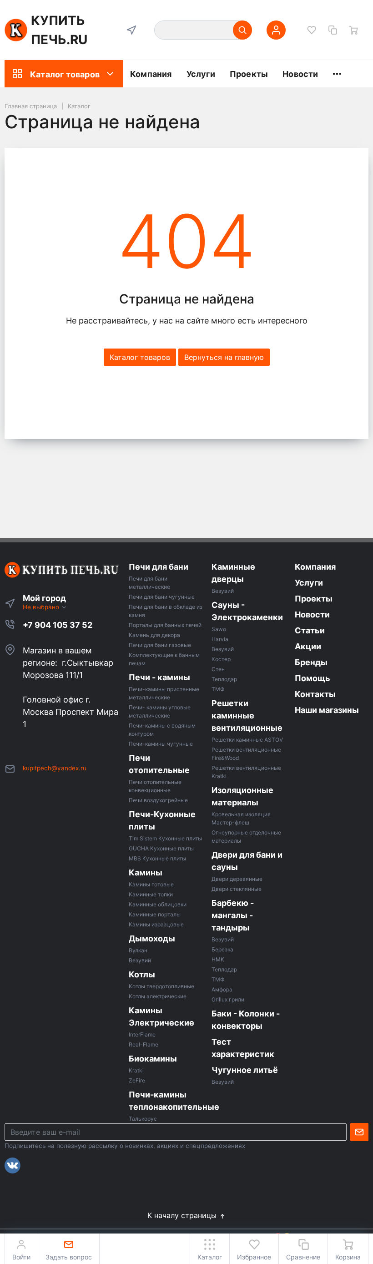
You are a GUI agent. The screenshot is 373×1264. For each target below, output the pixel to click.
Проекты (249, 74)
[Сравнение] (332, 30)
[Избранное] (311, 30)
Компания (151, 74)
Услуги (200, 74)
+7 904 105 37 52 (57, 625)
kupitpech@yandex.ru (54, 768)
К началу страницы (183, 1215)
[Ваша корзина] (353, 30)
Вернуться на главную (224, 357)
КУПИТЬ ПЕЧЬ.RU (59, 30)
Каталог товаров (65, 74)
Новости (300, 74)
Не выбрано (42, 607)
